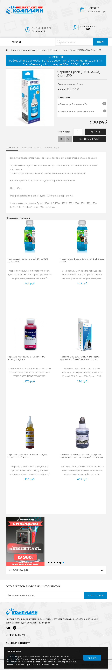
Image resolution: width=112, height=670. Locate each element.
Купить (95, 131)
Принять (92, 658)
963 (87, 29)
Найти (100, 42)
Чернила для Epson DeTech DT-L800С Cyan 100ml (27, 260)
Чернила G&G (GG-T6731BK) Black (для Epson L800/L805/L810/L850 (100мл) (79, 358)
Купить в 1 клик (89, 139)
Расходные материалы (23, 50)
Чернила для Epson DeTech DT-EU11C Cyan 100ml (82, 260)
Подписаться (95, 595)
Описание (12, 147)
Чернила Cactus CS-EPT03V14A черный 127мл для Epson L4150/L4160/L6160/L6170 (81, 456)
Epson (53, 50)
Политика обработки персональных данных (36, 664)
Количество (64, 131)
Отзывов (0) (52, 147)
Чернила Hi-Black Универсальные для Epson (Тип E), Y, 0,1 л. (27, 456)
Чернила (42, 50)
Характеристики (31, 147)
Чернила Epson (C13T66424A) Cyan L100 (81, 50)
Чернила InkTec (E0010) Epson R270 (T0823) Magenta (26, 358)
